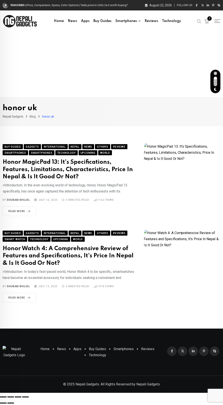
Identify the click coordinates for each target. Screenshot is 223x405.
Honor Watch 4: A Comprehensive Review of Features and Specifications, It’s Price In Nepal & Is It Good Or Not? (68, 256)
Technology (171, 21)
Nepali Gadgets (148, 384)
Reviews (151, 21)
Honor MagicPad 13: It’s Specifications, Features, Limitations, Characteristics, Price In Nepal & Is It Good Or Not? (68, 169)
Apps (85, 21)
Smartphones (126, 21)
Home (59, 21)
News (72, 21)
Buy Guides (102, 21)
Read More (16, 211)
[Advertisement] (111, 64)
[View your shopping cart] (206, 21)
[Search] (199, 21)
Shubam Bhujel (18, 199)
